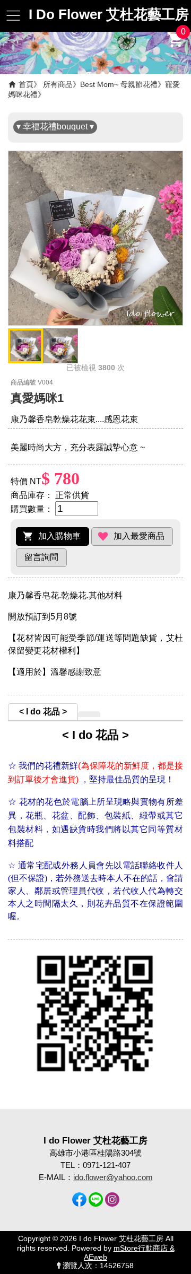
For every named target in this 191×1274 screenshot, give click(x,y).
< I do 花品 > (43, 711)
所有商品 (58, 84)
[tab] (43, 711)
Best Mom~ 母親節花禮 (119, 84)
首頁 (26, 84)
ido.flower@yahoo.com (113, 1177)
